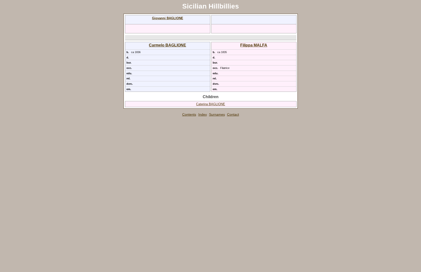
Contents (189, 114)
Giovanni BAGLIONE (167, 18)
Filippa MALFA (253, 45)
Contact (233, 114)
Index (202, 114)
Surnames (217, 114)
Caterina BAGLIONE (210, 104)
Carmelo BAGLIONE (167, 45)
